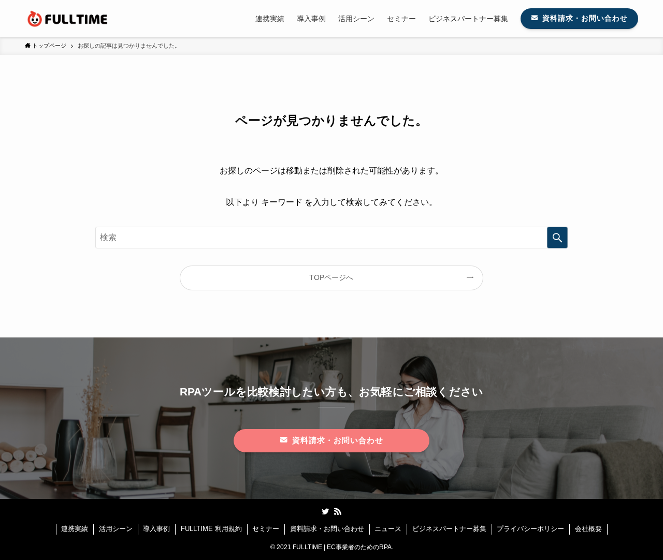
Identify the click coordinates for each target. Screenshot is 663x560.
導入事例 (156, 529)
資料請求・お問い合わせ (327, 529)
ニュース (387, 529)
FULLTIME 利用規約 (211, 529)
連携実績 (74, 529)
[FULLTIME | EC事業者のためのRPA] (68, 18)
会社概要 (588, 529)
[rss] (337, 511)
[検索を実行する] (557, 237)
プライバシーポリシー (530, 529)
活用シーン (116, 529)
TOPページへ (331, 277)
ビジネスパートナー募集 (449, 529)
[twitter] (325, 511)
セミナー (265, 529)
